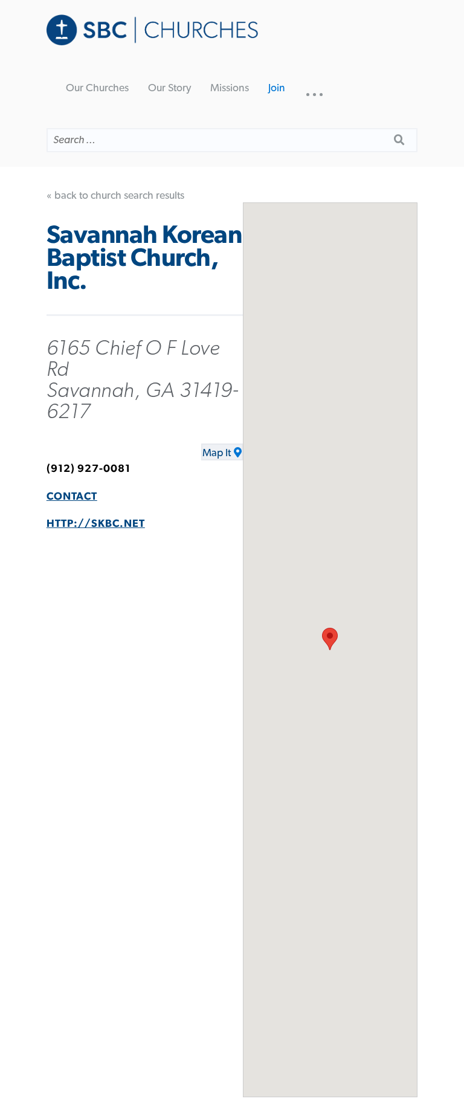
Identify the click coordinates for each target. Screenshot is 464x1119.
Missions (229, 88)
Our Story (169, 88)
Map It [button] (216, 453)
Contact (72, 496)
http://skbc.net (96, 523)
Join (276, 88)
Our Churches (97, 88)
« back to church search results (115, 195)
